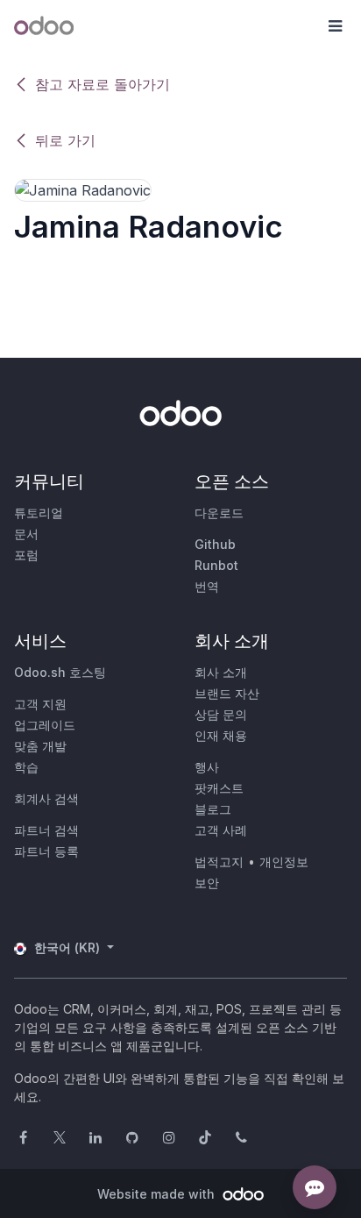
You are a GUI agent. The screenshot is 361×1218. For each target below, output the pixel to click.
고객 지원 (40, 703)
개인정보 (283, 861)
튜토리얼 (38, 512)
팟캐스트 (219, 787)
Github (215, 544)
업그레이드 (44, 724)
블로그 (213, 808)
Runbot (216, 565)
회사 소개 (221, 672)
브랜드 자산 (227, 693)
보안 (207, 882)
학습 (26, 766)
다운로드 (219, 512)
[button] (334, 26)
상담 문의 (221, 714)
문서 (26, 533)
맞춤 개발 (40, 745)
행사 (207, 766)
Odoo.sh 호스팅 (60, 672)
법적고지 (219, 861)
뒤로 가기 (65, 140)
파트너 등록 (46, 851)
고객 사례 (221, 830)
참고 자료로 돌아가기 (102, 84)
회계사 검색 (46, 798)
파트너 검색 (46, 830)
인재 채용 (221, 735)
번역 (207, 586)
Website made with (157, 1193)
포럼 (26, 554)
